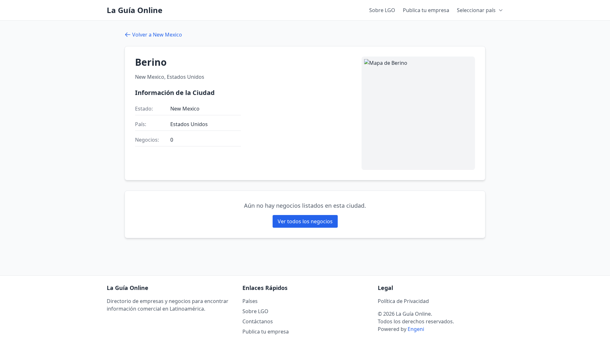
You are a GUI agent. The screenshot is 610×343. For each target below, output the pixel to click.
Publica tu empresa (426, 10)
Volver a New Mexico (157, 34)
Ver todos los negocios (305, 221)
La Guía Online (134, 10)
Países (250, 301)
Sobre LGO (382, 10)
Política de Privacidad (403, 301)
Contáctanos (257, 321)
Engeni (416, 329)
